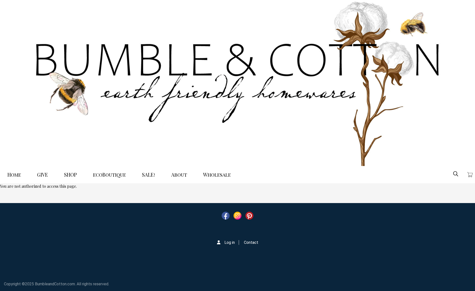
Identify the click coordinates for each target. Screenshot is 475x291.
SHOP (70, 174)
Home (14, 174)
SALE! (148, 174)
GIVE (42, 174)
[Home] (237, 83)
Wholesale (217, 174)
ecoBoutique (109, 174)
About (179, 174)
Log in (229, 242)
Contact (251, 242)
